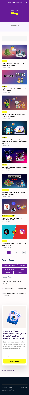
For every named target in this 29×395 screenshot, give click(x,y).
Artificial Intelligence (8, 215)
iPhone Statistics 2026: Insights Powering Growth (14, 282)
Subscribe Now (14, 361)
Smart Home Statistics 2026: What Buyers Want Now (14, 294)
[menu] (3, 2)
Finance (22, 269)
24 (24, 252)
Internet (4, 60)
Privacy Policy (24, 387)
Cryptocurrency (9, 269)
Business (22, 265)
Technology (5, 190)
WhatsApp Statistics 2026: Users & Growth (14, 288)
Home (12, 10)
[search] (25, 2)
